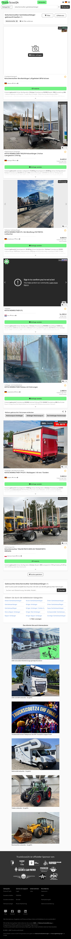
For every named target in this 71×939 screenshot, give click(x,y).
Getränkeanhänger (11, 604)
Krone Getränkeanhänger (34, 600)
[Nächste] (66, 125)
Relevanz (61, 15)
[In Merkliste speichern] (65, 76)
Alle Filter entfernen (27, 21)
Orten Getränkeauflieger (55, 604)
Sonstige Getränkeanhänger (56, 616)
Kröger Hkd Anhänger (33, 612)
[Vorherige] (5, 125)
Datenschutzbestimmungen (42, 933)
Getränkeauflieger (11, 608)
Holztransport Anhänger (14, 415)
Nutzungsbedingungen (57, 933)
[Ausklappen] (35, 98)
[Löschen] (59, 7)
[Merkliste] (63, 2)
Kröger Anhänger (31, 604)
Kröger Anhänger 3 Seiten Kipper (37, 608)
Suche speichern (36, 574)
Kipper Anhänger (10, 616)
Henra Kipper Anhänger (12, 612)
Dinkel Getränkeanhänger (13, 600)
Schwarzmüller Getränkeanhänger (58, 612)
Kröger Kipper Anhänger (34, 616)
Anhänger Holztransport (35, 415)
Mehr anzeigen (36, 619)
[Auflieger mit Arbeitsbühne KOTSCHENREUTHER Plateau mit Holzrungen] (35, 359)
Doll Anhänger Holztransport (57, 415)
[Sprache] (66, 2)
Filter (48, 15)
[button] (69, 2)
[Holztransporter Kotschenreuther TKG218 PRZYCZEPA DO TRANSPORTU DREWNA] (35, 521)
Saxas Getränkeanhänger (55, 608)
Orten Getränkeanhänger (55, 600)
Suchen (66, 7)
